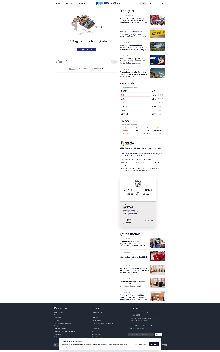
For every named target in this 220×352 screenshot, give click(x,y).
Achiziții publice (58, 326)
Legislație (56, 320)
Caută (158, 334)
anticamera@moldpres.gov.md (142, 318)
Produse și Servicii (97, 312)
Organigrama (57, 317)
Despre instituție (58, 312)
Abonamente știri (96, 315)
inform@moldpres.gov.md (141, 320)
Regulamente (58, 334)
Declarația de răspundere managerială (64, 331)
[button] (161, 25)
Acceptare (153, 344)
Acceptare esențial (140, 344)
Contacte (56, 337)
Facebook (59, 345)
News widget (95, 328)
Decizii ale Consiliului (60, 328)
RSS (93, 331)
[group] (142, 19)
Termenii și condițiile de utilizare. (96, 347)
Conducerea (57, 315)
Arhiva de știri (95, 326)
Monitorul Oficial (96, 334)
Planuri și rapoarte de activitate (62, 323)
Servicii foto (95, 317)
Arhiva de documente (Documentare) (102, 323)
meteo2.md (135, 124)
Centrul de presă (96, 320)
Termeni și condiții (97, 337)
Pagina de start (86, 49)
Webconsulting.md (142, 328)
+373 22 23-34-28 (137, 314)
